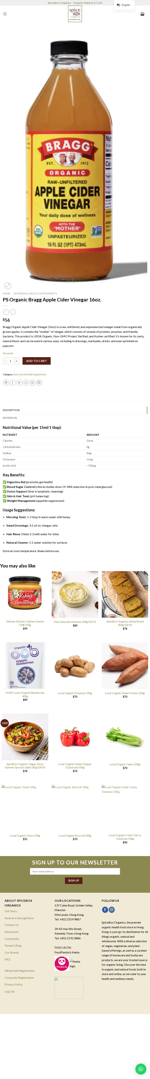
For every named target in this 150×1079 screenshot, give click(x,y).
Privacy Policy (13, 984)
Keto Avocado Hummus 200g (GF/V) (75, 621)
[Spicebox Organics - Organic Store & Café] (75, 14)
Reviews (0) (10, 417)
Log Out (10, 991)
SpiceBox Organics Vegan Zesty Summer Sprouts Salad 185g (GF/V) (25, 766)
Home (6, 293)
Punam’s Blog (13, 945)
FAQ (7, 959)
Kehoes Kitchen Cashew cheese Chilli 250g (25, 623)
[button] (140, 1069)
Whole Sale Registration (20, 970)
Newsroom (12, 931)
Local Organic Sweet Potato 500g (125, 693)
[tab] (75, 410)
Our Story (11, 911)
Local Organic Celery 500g (125, 764)
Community (12, 938)
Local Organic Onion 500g (25, 835)
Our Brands (12, 952)
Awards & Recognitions (19, 918)
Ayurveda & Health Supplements (35, 293)
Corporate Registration (19, 977)
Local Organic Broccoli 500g (75, 835)
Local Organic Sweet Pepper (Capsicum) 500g (75, 766)
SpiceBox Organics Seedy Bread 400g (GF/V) (125, 623)
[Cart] (142, 14)
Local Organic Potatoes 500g (75, 693)
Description (11, 410)
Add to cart (36, 360)
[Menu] (5, 13)
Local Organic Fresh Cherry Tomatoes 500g (125, 837)
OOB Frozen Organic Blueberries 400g (24, 694)
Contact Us (12, 924)
